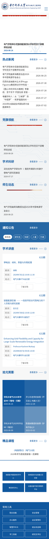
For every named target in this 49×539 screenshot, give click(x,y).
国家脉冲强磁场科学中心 (13, 476)
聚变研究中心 (13, 488)
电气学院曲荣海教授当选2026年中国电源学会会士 (16, 76)
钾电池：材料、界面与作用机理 (18, 262)
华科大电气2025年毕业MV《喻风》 (13, 425)
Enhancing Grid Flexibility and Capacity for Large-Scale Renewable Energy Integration (24, 340)
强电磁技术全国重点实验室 (35, 476)
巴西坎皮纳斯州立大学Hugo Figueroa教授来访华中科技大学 (16, 83)
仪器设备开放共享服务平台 (35, 487)
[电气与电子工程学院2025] (21, 6)
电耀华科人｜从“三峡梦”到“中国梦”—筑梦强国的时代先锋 (16, 98)
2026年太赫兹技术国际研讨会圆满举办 (16, 105)
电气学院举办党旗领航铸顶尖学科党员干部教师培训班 (16, 68)
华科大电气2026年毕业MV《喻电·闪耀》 (13, 399)
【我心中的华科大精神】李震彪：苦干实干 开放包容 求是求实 (16, 90)
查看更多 (34, 59)
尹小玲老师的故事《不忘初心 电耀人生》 (35, 399)
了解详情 (24, 286)
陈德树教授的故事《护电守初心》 (35, 425)
